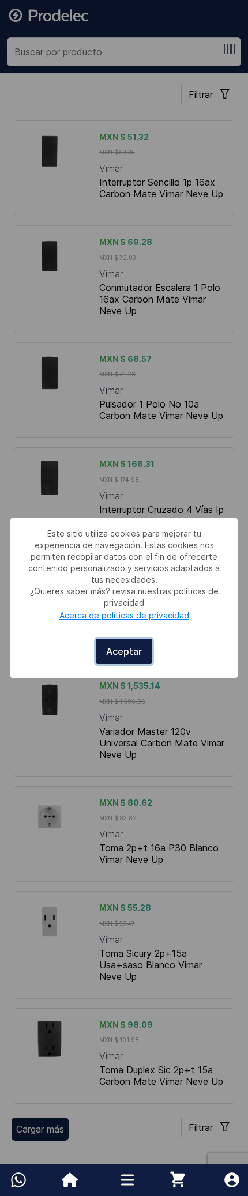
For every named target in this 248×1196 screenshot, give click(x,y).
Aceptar (124, 651)
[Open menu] (127, 1180)
